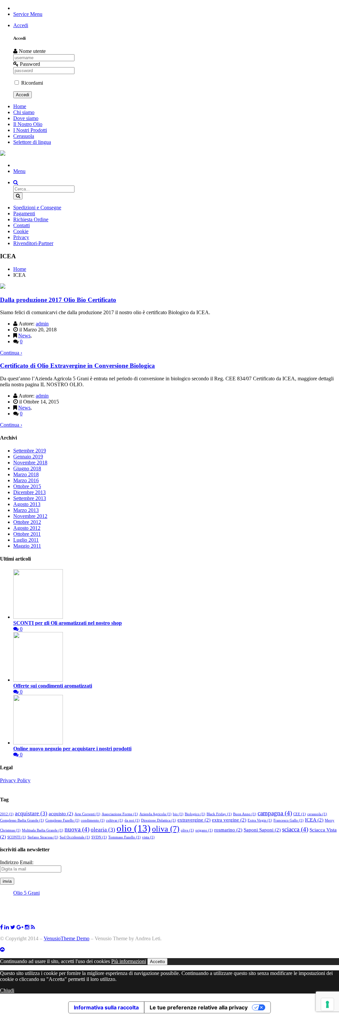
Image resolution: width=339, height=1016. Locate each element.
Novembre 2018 (30, 462)
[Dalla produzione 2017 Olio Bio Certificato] (2, 287)
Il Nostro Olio (27, 124)
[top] (2, 949)
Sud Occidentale (75, 837)
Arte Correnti (87, 814)
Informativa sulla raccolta (106, 1007)
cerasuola (317, 814)
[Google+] (20, 927)
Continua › (11, 353)
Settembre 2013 (29, 498)
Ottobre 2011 (27, 534)
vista (148, 837)
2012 (7, 814)
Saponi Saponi (262, 829)
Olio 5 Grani (26, 893)
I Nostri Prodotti (30, 130)
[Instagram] (27, 927)
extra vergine (229, 820)
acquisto (61, 813)
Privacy (21, 237)
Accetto (157, 961)
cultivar (114, 820)
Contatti (21, 225)
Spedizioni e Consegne (37, 207)
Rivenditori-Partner (33, 243)
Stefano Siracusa (42, 837)
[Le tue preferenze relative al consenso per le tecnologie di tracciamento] (327, 1004)
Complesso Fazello (62, 820)
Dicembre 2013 (29, 492)
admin (42, 323)
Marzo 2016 (26, 480)
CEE (299, 814)
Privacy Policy (15, 780)
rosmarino (228, 829)
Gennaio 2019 (28, 456)
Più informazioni (128, 961)
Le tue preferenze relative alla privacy (199, 1007)
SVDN (99, 837)
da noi (132, 820)
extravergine (194, 820)
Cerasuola (23, 136)
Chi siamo (23, 112)
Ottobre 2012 (27, 522)
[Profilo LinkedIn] (6, 927)
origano (204, 830)
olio (134, 828)
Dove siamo (25, 118)
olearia (103, 829)
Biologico (195, 814)
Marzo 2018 (26, 474)
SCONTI (16, 837)
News (24, 335)
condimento (93, 820)
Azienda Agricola (155, 814)
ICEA (314, 820)
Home (19, 106)
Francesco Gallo (288, 820)
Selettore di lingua (32, 142)
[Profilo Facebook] (12, 927)
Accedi (20, 25)
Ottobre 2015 (27, 486)
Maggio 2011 (27, 546)
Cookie (20, 231)
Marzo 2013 (26, 510)
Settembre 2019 (29, 450)
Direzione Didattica (158, 820)
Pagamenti (24, 213)
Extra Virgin (260, 820)
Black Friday (219, 814)
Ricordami (31, 83)
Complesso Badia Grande (22, 820)
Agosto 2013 (26, 504)
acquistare (31, 813)
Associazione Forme (120, 814)
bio (178, 814)
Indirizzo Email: (16, 862)
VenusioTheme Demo (66, 938)
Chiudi (7, 990)
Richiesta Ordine (30, 219)
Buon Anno (244, 814)
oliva (165, 829)
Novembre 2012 (30, 516)
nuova (77, 829)
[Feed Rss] (33, 927)
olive (187, 830)
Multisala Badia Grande (42, 830)
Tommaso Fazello (124, 837)
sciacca (295, 829)
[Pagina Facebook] (1, 927)
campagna (275, 813)
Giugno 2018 (27, 468)
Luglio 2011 (26, 540)
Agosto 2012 (26, 528)
